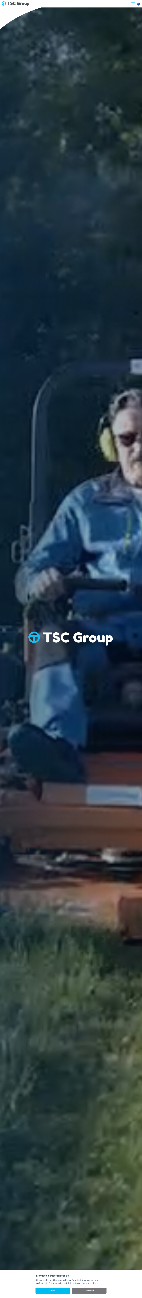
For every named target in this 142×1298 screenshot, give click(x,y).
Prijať (53, 1290)
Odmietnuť (89, 1290)
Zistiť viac (71, 660)
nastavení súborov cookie (84, 1283)
